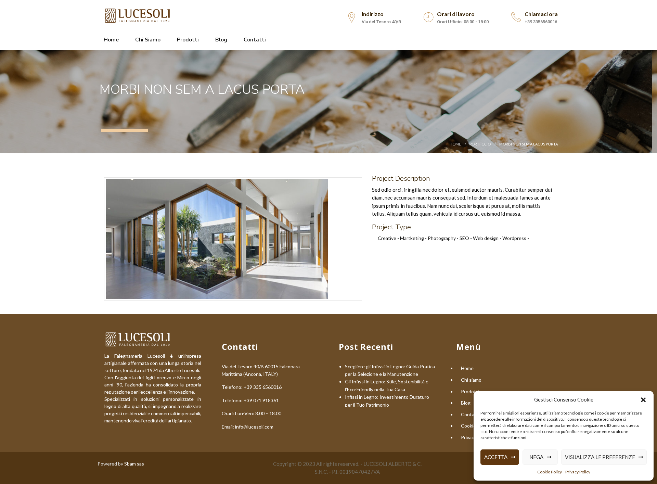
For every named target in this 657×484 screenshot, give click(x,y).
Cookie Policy (549, 471)
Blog (220, 39)
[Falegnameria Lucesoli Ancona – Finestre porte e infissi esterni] (138, 14)
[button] (643, 399)
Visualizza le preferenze (600, 457)
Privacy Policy (577, 471)
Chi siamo (147, 39)
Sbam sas (134, 464)
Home (110, 39)
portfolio (480, 144)
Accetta (495, 457)
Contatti (254, 39)
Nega (536, 457)
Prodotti (187, 39)
